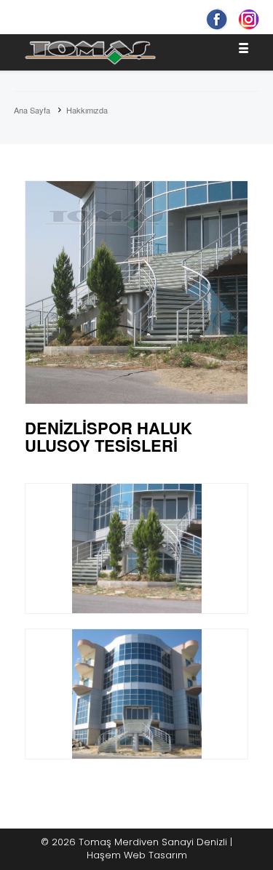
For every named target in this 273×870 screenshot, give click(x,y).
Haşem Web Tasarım (137, 855)
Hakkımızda (87, 110)
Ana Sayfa (32, 110)
